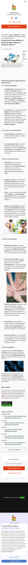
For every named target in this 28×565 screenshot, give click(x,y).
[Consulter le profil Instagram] (12, 18)
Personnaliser (15, 557)
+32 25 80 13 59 (14, 22)
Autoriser (4, 405)
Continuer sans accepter (7, 551)
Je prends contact (14, 26)
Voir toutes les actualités (14, 449)
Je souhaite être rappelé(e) (14, 464)
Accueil (11, 34)
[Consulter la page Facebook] (16, 18)
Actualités (16, 34)
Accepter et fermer (15, 561)
